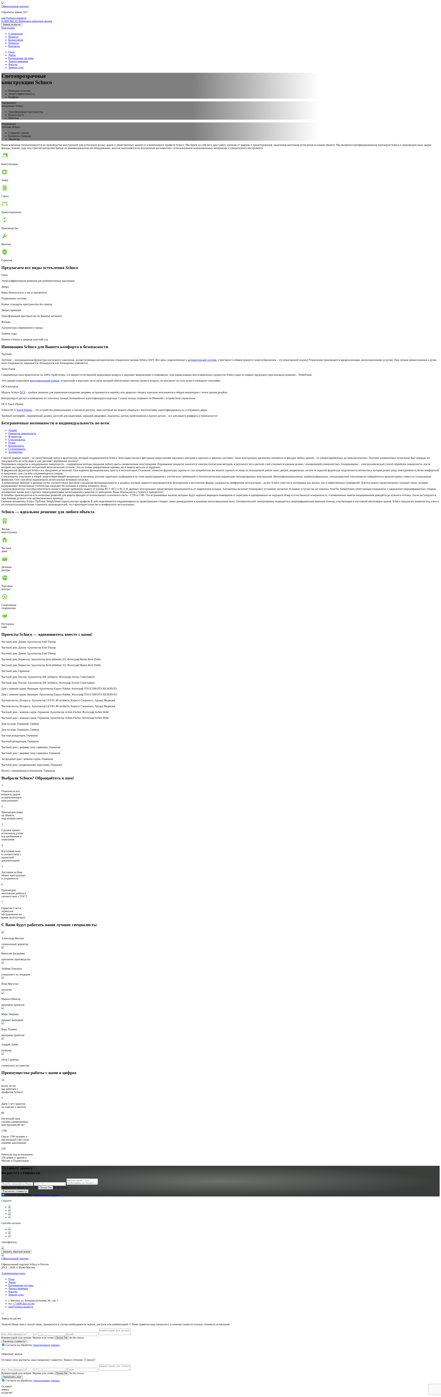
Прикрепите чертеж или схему (19, 1187)
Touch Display (24, 409)
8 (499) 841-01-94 (11, 21)
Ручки (12, 442)
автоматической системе (202, 359)
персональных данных (46, 1194)
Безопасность (16, 445)
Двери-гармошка (18, 61)
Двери (12, 55)
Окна (11, 52)
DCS (22, 392)
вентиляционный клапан (44, 380)
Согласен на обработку (33, 1194)
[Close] (2, 1313)
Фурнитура (15, 436)
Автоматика (15, 452)
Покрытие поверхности (22, 433)
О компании (15, 33)
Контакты (14, 46)
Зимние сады (16, 67)
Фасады (12, 64)
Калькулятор (15, 39)
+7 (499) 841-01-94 (23, 1303)
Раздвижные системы (21, 58)
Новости (13, 36)
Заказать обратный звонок (36, 21)
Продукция (8, 27)
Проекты (13, 43)
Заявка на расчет (12, 24)
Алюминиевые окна (13, 1273)
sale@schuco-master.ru (13, 18)
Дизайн (12, 430)
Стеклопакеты (16, 439)
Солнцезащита (16, 448)
